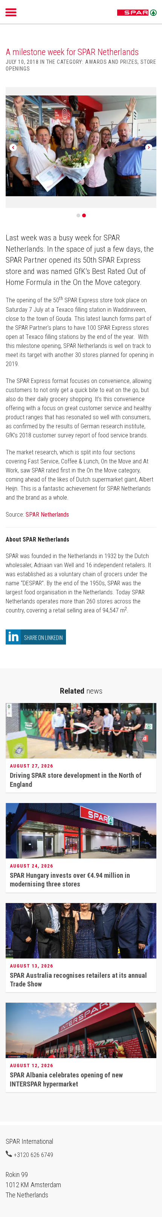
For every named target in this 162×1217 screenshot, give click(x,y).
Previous (13, 147)
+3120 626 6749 (33, 1154)
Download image (148, 97)
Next (149, 147)
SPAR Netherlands (47, 514)
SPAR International (137, 12)
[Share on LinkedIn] (36, 642)
